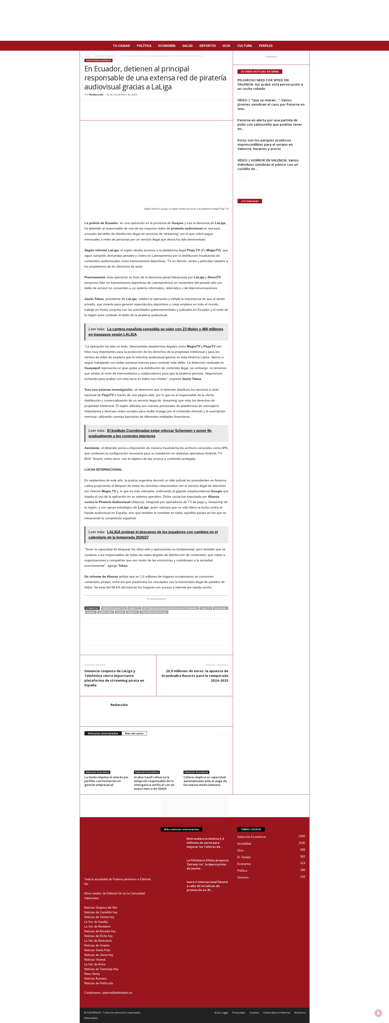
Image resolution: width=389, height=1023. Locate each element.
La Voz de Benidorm (97, 926)
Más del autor (134, 733)
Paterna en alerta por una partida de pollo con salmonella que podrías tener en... (269, 124)
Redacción (96, 94)
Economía (167, 45)
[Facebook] (99, 106)
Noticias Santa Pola (97, 950)
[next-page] (226, 733)
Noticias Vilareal (94, 959)
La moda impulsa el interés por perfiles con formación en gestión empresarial (106, 781)
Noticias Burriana (95, 978)
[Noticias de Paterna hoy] (194, 20)
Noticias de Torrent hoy (99, 917)
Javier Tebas (106, 612)
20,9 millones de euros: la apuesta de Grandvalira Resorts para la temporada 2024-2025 (194, 676)
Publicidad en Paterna (276, 1012)
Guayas (91, 612)
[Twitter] (109, 106)
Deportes (207, 45)
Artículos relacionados (103, 733)
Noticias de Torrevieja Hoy (101, 969)
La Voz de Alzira (94, 964)
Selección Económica (105, 55)
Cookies (254, 1012)
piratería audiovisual (154, 612)
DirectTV (134, 608)
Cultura (244, 45)
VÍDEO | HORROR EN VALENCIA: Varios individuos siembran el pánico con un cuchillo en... (268, 164)
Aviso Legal (221, 1012)
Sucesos (243, 877)
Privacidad (238, 1012)
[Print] (130, 106)
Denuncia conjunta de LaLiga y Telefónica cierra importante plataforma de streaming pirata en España (114, 678)
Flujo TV (206, 608)
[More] (141, 106)
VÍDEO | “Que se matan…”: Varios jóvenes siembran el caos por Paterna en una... (271, 104)
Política (144, 45)
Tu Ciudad (121, 45)
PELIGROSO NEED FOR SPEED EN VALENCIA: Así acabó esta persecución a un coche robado (270, 84)
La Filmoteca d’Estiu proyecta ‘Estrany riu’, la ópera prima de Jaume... (207, 864)
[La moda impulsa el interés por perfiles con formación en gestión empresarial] (106, 757)
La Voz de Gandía (96, 921)
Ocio (227, 45)
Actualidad (244, 843)
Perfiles (266, 45)
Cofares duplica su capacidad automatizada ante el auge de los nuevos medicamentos (205, 781)
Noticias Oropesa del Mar (100, 907)
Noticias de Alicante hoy (100, 931)
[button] (303, 46)
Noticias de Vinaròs (97, 945)
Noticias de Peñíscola (98, 983)
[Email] (119, 106)
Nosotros (299, 1012)
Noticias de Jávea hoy (98, 955)
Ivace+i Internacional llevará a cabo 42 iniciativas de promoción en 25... (207, 886)
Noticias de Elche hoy (98, 936)
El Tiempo (244, 857)
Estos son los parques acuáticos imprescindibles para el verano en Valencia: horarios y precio (265, 144)
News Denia (92, 973)
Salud (187, 45)
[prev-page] (220, 733)
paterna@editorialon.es (117, 992)
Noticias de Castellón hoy (101, 912)
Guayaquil (221, 608)
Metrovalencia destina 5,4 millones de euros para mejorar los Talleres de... (205, 843)
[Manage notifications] (378, 1013)
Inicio (87, 55)
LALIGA (120, 612)
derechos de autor (114, 608)
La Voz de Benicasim (98, 940)
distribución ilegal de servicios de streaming (170, 608)
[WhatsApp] (88, 106)
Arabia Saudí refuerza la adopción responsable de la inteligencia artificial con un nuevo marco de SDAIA (154, 783)
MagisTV (132, 612)
